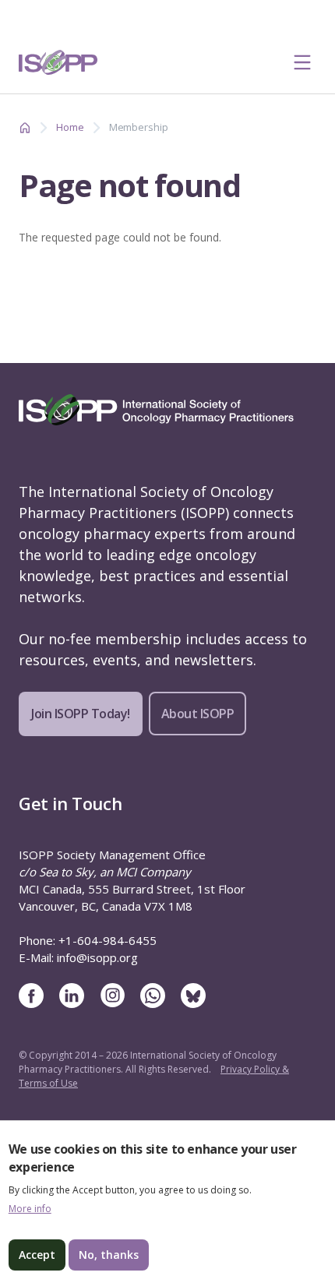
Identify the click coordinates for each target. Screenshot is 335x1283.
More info (30, 1209)
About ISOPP (198, 713)
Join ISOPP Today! (80, 713)
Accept (37, 1254)
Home (70, 127)
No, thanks (109, 1254)
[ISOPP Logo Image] (58, 62)
